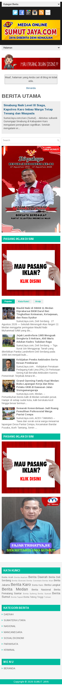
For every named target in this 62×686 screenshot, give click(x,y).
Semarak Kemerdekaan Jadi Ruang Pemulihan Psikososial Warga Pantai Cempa (37, 411)
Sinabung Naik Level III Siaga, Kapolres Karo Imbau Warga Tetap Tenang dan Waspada (28, 109)
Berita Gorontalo (34, 581)
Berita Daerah (38, 577)
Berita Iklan (47, 581)
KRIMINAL (9, 649)
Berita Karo (21, 584)
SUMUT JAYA (41, 681)
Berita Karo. (38, 585)
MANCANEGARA (13, 632)
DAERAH (9, 614)
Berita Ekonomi (19, 581)
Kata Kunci (23, 301)
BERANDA (9, 668)
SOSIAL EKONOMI (14, 638)
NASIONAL (10, 626)
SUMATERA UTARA (14, 620)
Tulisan (47, 597)
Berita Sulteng (30, 594)
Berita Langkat (52, 585)
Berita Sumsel (44, 594)
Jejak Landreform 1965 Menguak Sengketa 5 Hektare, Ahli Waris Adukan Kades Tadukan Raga (35, 338)
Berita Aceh (7, 577)
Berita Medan (15, 589)
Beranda (31, 88)
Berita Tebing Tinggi (33, 597)
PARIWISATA (11, 644)
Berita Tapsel (17, 597)
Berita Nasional (41, 589)
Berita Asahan (21, 577)
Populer (8, 301)
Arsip (38, 301)
